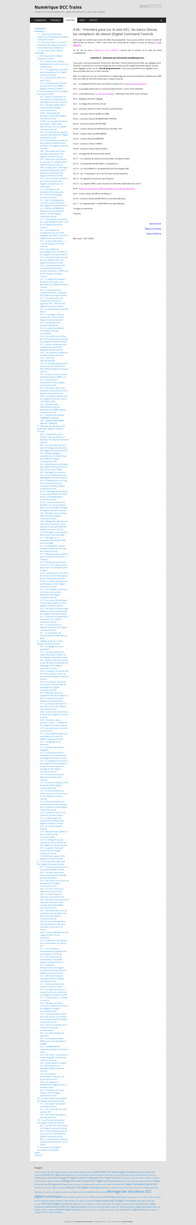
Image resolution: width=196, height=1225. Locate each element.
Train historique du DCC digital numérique (98, 1210)
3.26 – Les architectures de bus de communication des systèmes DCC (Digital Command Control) (54, 339)
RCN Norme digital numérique (57, 1203)
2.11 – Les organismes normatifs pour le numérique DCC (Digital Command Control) (53, 72)
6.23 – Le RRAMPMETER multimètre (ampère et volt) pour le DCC (54, 1049)
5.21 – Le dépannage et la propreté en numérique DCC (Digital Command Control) (52, 821)
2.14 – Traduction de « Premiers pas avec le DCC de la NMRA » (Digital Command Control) (53, 86)
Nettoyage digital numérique (135, 1197)
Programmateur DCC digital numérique (78, 1201)
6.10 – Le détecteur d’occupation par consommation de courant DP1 (54, 943)
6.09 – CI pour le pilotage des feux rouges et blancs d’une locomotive (54, 935)
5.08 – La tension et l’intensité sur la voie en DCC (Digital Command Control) (54, 715)
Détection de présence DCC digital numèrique (51, 1192)
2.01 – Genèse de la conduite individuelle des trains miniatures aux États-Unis (54, 64)
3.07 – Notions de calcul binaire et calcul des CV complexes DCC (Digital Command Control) (53, 162)
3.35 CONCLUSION (47, 401)
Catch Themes (127, 1222)
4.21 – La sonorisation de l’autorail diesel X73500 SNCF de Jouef (53, 636)
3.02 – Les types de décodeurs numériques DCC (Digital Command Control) (52, 108)
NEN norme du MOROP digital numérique (108, 1197)
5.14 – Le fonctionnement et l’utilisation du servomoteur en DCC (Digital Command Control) (53, 755)
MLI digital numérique (78, 1192)
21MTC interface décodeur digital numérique (51, 1172)
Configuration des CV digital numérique (104, 1177)
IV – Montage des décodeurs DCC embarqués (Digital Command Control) (51, 429)
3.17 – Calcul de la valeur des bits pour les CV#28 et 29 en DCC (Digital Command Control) (54, 260)
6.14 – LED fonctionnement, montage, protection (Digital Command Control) (52, 979)
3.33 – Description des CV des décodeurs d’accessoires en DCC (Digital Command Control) (54, 391)
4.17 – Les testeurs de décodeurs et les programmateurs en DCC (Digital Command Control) (54, 603)
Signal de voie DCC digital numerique (87, 1204)
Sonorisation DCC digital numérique (115, 1204)
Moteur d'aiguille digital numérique (75, 1197)
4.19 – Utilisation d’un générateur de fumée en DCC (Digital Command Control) (54, 619)
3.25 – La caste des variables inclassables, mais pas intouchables (52, 331)
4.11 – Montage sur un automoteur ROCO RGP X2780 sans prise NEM (52, 540)
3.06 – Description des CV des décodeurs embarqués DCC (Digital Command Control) (52, 154)
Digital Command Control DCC (141, 1184)
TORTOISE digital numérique (68, 1209)
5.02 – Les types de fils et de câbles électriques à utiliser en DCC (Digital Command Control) (53, 655)
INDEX (82, 20)
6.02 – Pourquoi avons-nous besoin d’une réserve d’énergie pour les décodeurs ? (53, 875)
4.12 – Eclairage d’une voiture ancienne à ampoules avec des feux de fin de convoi (53, 549)
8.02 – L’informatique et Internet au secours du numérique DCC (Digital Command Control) (53, 1134)
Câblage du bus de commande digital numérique (134, 1181)
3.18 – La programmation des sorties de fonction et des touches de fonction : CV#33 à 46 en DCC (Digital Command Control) (54, 271)
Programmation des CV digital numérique (115, 1200)
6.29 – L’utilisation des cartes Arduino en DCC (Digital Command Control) (52, 1093)
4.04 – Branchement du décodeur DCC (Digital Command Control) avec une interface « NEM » (54, 467)
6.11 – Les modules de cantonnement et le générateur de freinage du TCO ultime (53, 951)
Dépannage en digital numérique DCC (114, 1188)
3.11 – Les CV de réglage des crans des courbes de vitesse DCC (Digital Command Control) (53, 203)
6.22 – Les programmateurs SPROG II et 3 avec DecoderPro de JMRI (53, 1041)
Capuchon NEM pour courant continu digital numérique (134, 1175)
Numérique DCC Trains (58, 7)
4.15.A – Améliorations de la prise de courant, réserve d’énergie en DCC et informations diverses (54, 576)
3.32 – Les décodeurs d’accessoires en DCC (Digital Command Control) (52, 382)
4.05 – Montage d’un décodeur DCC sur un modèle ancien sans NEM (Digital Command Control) (53, 475)
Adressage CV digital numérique (81, 1172)
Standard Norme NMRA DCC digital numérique (65, 1206)
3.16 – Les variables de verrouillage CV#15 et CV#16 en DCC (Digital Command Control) (53, 252)
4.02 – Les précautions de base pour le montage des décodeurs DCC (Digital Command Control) (53, 448)
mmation (141, 84)
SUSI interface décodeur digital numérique (102, 1207)
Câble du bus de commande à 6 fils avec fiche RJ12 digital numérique (94, 1184)
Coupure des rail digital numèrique (47, 1181)
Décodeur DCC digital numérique (83, 1187)
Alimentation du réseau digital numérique (115, 1171)
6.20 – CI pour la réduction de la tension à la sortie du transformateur (53, 1028)
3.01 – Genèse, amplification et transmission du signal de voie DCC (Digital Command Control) (53, 99)
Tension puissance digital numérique (135, 1206)
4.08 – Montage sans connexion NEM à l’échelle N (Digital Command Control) (53, 516)
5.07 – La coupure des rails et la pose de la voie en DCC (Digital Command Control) (53, 706)
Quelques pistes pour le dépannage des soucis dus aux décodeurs (107, 188)
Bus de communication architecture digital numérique (92, 1175)
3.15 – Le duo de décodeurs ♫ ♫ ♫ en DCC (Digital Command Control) (53, 244)
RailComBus (38, 1204)
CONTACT (93, 20)
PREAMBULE (56, 20)
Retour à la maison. (153, 228)
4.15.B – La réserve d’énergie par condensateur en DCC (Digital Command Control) (53, 584)
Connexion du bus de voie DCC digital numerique (140, 1178)
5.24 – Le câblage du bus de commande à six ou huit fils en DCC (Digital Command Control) (53, 842)
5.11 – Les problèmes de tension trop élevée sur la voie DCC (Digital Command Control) (53, 736)
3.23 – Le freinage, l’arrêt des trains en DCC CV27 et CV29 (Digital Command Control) (52, 317)
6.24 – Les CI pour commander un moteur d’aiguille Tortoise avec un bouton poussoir (54, 1057)
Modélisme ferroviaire (97, 1192)
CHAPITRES (70, 20)
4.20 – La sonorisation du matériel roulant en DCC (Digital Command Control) (53, 627)
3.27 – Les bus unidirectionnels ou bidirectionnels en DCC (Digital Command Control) (53, 347)
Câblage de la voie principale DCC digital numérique (88, 1180)
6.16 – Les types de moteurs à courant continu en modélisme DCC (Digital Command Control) (53, 992)
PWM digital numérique (146, 1201)
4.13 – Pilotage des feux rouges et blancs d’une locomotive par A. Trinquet (54, 557)
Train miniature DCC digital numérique (131, 1209)
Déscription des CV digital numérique (144, 1188)
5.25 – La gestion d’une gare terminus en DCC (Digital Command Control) (52, 851)
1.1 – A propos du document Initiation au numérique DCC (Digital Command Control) (52, 37)
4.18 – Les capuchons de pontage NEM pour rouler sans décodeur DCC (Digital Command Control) (54, 611)
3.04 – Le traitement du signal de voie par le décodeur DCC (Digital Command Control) (54, 135)
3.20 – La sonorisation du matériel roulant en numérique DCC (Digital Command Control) (53, 293)
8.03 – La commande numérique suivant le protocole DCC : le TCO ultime (54, 1142)
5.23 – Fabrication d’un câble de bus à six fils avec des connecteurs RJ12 (53, 834)
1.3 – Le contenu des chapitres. (50, 50)
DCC (123, 1184)
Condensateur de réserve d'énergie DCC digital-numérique (60, 1177)
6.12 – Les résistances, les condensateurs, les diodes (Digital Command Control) (51, 959)
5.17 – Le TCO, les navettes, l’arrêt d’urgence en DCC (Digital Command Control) (54, 785)
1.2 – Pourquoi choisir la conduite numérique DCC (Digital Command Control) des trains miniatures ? (52, 45)
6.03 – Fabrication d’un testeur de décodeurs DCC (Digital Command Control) (54, 883)
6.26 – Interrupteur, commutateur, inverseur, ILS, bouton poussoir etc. (52, 1077)
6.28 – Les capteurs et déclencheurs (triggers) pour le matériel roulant (53, 1085)
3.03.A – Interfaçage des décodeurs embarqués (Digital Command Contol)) (53, 116)
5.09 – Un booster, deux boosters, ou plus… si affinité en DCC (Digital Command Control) (53, 723)
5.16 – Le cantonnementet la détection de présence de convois (52, 777)
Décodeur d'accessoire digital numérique (50, 1188)
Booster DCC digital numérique (57, 1175)
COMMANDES (40, 20)
